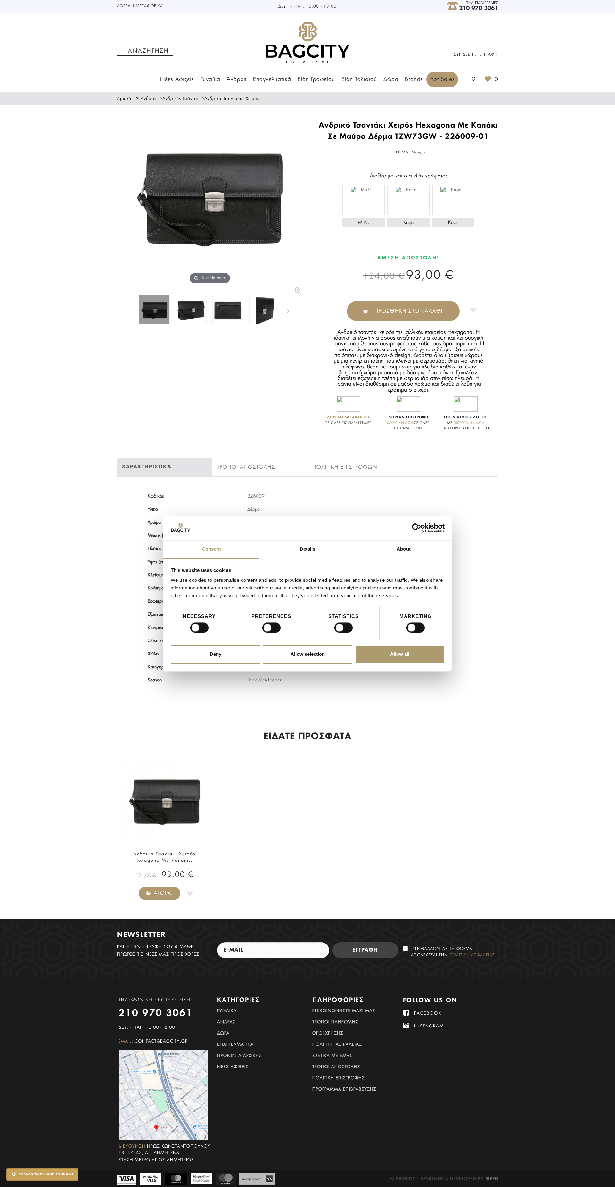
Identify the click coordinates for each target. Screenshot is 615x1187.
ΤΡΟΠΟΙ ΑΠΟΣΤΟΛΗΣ (246, 467)
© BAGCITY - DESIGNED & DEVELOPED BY (437, 1179)
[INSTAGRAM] (406, 1026)
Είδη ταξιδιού (359, 79)
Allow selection (308, 654)
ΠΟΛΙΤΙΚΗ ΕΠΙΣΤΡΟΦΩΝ (344, 467)
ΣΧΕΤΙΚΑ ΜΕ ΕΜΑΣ (332, 1056)
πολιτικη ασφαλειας (472, 955)
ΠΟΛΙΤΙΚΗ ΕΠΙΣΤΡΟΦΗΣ (338, 1078)
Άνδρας (237, 79)
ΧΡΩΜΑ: (401, 152)
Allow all (399, 654)
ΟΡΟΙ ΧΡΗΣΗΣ (327, 1033)
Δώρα (390, 79)
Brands (414, 79)
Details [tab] (308, 549)
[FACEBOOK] (406, 1013)
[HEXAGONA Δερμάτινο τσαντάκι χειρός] (154, 310)
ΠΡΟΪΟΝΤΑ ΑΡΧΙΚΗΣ (239, 1056)
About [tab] (404, 549)
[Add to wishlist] (473, 309)
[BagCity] (307, 43)
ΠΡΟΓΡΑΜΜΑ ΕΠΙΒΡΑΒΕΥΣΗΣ (344, 1089)
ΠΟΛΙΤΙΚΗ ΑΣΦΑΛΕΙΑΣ (337, 1045)
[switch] (264, 624)
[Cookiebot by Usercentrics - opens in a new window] (417, 528)
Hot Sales (442, 79)
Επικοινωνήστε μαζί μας (343, 1011)
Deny (215, 654)
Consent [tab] (211, 549)
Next (289, 311)
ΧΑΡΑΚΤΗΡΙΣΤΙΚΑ (146, 467)
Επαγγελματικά (272, 79)
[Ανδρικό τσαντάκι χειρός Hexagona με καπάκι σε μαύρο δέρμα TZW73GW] (164, 802)
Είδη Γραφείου (316, 79)
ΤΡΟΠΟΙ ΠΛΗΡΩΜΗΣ (335, 1022)
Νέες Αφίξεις (177, 79)
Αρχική (124, 99)
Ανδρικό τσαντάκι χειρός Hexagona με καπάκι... (164, 857)
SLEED (491, 1179)
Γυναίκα (210, 79)
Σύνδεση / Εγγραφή (476, 54)
